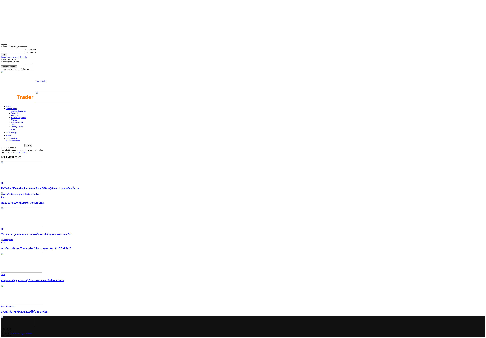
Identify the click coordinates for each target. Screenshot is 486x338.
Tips (13, 124)
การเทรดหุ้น (11, 138)
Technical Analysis (18, 111)
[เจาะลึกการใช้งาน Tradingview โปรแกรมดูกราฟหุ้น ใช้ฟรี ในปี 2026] (7, 240)
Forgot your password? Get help (14, 57)
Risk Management (18, 118)
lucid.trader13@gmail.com (21, 333)
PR (2, 183)
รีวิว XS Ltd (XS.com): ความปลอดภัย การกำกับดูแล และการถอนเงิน (36, 234)
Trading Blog (11, 108)
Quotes (14, 120)
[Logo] (18, 102)
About (8, 135)
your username (30, 49)
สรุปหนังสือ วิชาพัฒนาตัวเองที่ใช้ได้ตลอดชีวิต (24, 311)
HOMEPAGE (21, 152)
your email (28, 64)
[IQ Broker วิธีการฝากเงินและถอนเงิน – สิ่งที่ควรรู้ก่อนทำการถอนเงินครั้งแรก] (21, 181)
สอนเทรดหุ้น (11, 133)
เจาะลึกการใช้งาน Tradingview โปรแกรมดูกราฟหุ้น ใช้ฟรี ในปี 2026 (36, 248)
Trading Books (17, 127)
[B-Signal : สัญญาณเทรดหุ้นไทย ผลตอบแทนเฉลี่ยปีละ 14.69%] (21, 272)
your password (30, 52)
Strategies (15, 113)
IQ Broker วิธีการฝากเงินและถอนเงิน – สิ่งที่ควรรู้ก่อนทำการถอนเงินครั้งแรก (40, 188)
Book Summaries (13, 141)
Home (8, 106)
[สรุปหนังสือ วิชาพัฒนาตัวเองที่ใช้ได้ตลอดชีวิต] (21, 304)
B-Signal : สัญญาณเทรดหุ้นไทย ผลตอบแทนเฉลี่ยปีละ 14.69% (32, 280)
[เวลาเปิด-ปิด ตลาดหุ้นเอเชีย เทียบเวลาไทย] (20, 194)
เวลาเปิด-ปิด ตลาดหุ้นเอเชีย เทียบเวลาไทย (22, 203)
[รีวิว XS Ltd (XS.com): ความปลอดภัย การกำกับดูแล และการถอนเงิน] (21, 227)
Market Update (17, 122)
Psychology (16, 115)
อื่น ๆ (13, 129)
